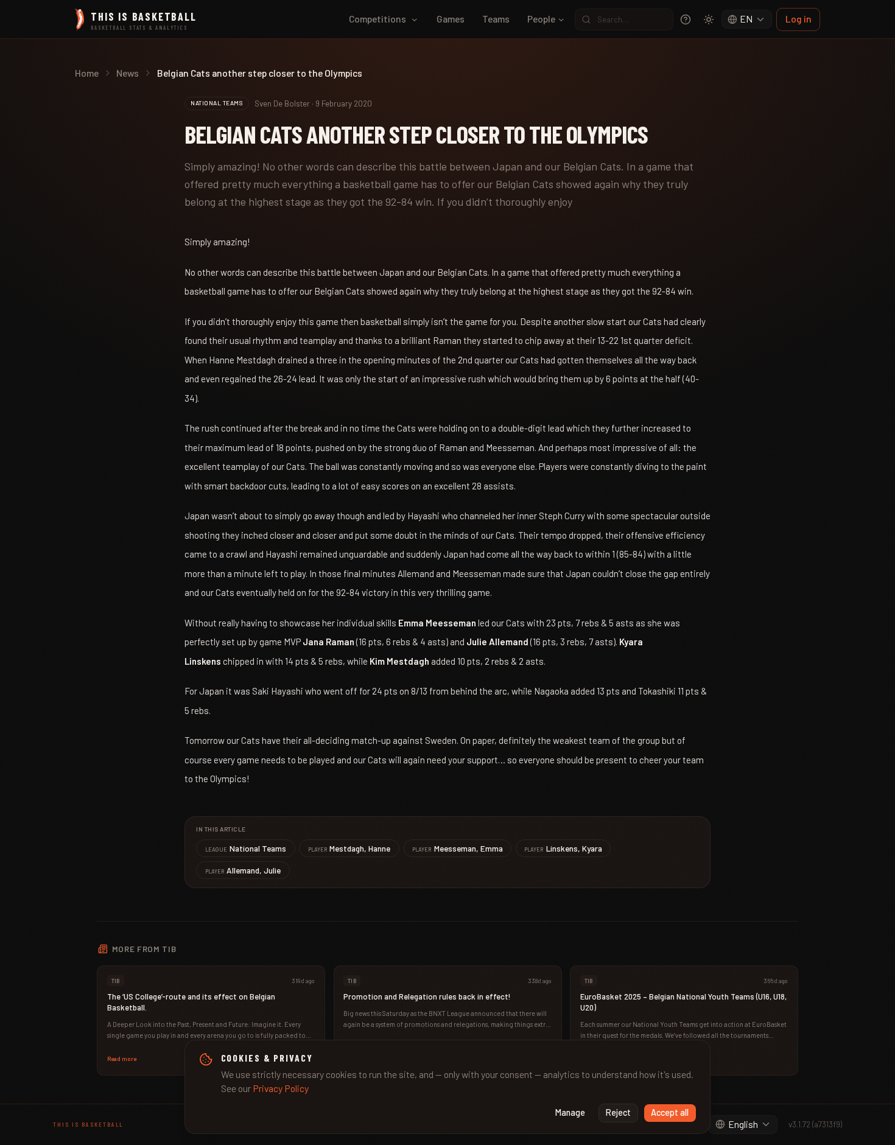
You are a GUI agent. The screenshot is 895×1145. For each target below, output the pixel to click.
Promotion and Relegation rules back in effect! (427, 996)
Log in (798, 18)
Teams (496, 18)
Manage (570, 1112)
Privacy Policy (281, 1088)
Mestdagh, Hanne (349, 848)
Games (451, 18)
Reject (618, 1112)
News (127, 73)
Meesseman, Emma (457, 848)
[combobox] (747, 19)
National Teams (246, 848)
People (541, 18)
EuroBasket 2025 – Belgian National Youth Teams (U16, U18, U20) (683, 1002)
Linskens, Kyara (563, 848)
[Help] (686, 19)
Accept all (670, 1112)
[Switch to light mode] (709, 19)
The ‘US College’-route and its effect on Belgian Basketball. (191, 1002)
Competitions (377, 18)
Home (87, 73)
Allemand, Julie (243, 870)
